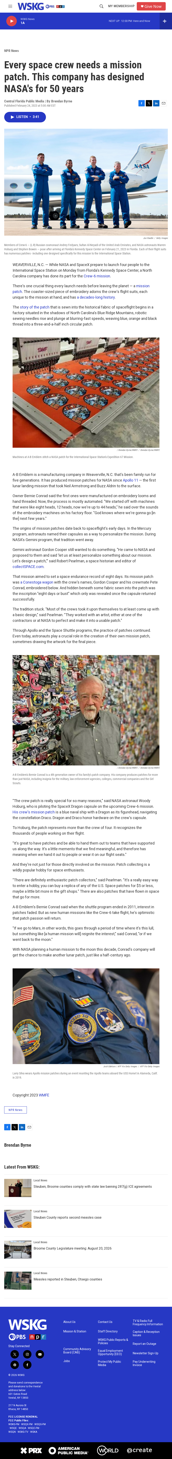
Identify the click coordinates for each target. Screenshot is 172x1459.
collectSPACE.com (28, 566)
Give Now (153, 6)
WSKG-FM (13, 1424)
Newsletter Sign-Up (145, 1353)
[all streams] (166, 21)
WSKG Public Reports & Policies (113, 1341)
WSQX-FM (27, 1424)
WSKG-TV (23, 1431)
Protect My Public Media (109, 1363)
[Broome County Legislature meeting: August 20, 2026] (17, 1250)
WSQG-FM (40, 1424)
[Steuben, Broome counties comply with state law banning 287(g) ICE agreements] (17, 1188)
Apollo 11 (130, 480)
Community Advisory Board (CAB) (77, 1351)
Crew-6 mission (97, 276)
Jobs (66, 1361)
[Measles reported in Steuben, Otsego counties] (17, 1281)
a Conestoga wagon (36, 582)
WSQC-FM (33, 1428)
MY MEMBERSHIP (121, 6)
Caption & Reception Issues (146, 1333)
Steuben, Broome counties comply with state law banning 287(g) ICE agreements (93, 1187)
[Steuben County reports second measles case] (17, 1219)
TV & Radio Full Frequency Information (148, 1322)
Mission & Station (74, 1331)
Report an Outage (144, 1343)
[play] (11, 21)
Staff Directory (108, 1331)
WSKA (33, 1431)
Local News (40, 1180)
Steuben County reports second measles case (68, 1217)
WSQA (22, 1428)
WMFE (44, 1095)
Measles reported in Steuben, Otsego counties (68, 1279)
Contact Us (105, 1322)
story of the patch (35, 307)
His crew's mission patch (34, 812)
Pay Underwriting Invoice (144, 1363)
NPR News (11, 51)
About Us (69, 1322)
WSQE (13, 1428)
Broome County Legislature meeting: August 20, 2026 (73, 1248)
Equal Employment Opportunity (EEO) (110, 1352)
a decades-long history (96, 297)
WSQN (12, 1431)
